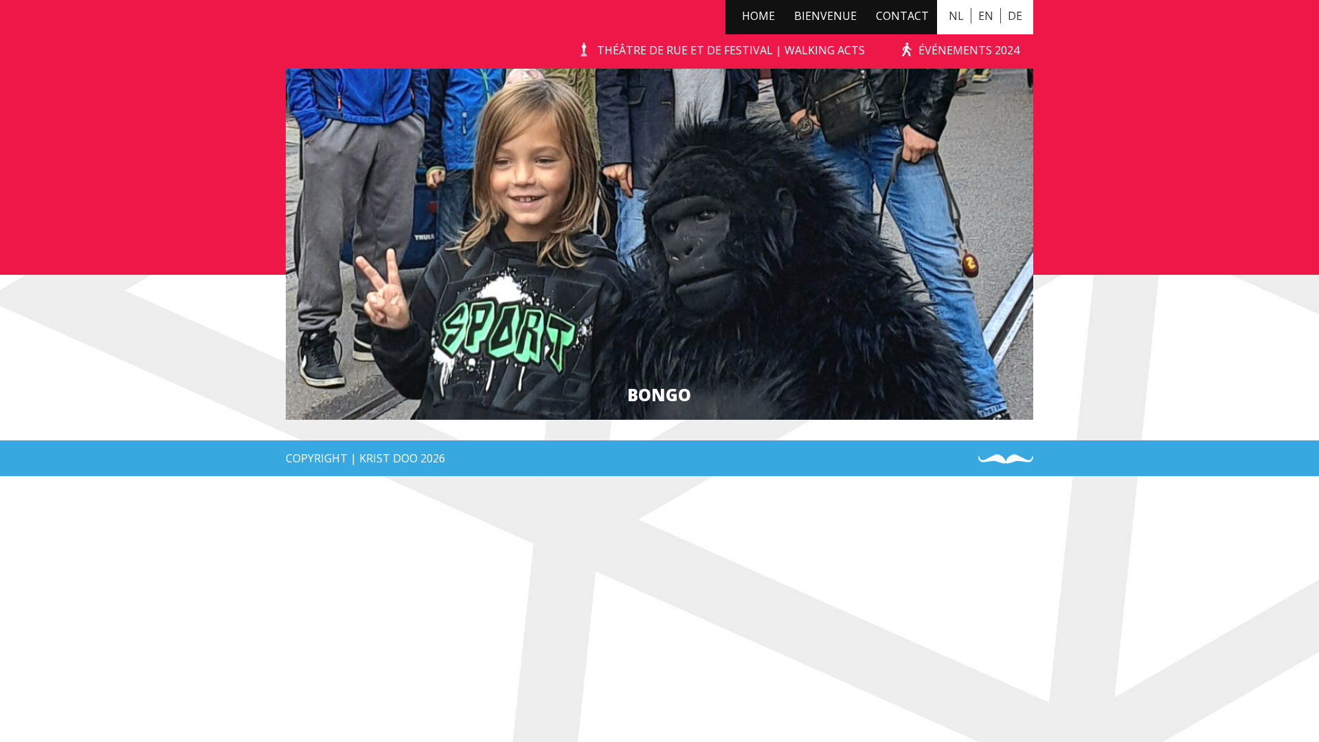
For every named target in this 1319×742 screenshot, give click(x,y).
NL (956, 15)
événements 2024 (968, 50)
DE (1015, 15)
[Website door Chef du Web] (1005, 459)
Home (758, 15)
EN (985, 15)
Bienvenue (825, 15)
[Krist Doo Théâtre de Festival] (307, 34)
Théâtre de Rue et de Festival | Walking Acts (731, 50)
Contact (902, 15)
